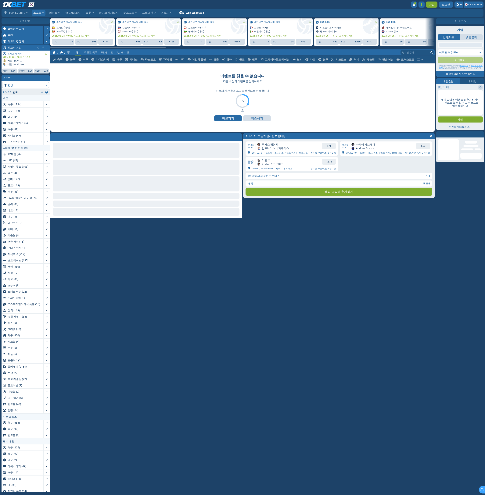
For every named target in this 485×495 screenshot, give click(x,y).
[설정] (458, 5)
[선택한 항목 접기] (42, 92)
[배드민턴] (61, 52)
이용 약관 (464, 101)
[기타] (420, 59)
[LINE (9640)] (54, 52)
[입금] (422, 5)
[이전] (38, 47)
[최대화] (46, 29)
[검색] (431, 52)
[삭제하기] (431, 136)
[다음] (46, 47)
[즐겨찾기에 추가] (46, 53)
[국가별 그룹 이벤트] (46, 92)
